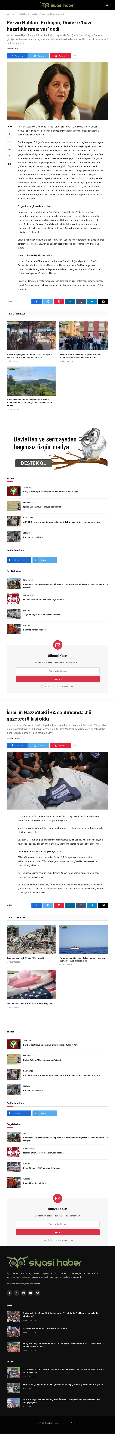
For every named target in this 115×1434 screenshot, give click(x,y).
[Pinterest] (9, 156)
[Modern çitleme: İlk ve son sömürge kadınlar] (14, 599)
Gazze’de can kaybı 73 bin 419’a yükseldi (25, 958)
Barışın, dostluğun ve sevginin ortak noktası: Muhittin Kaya (50, 491)
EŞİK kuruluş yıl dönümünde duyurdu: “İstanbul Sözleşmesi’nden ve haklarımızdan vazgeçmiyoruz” (61, 1401)
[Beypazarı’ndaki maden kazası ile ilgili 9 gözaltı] (13, 1331)
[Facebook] (9, 134)
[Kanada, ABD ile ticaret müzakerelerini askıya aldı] (31, 984)
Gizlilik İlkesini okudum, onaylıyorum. (59, 686)
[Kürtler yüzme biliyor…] (14, 536)
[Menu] (8, 5)
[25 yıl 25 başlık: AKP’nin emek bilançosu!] (14, 614)
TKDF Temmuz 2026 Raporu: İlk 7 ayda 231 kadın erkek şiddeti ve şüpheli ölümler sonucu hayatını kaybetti (64, 1370)
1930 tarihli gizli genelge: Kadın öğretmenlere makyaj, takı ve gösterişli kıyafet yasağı (63, 1384)
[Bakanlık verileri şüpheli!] (14, 629)
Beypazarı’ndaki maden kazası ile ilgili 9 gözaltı (45, 1328)
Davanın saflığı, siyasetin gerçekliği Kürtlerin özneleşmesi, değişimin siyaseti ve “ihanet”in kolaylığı (65, 585)
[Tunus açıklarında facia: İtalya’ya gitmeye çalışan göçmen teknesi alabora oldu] (83, 939)
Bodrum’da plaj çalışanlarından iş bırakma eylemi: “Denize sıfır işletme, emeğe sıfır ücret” (30, 355)
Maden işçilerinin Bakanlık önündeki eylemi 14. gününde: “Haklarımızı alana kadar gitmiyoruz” (61, 1314)
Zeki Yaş (26, 533)
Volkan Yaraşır (29, 595)
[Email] (9, 164)
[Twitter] (9, 142)
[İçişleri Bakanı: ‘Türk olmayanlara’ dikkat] (14, 506)
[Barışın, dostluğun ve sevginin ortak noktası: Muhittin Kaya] (14, 491)
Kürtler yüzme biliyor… (34, 537)
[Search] (106, 5)
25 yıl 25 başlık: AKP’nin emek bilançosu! (42, 614)
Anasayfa (10, 14)
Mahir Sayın (28, 518)
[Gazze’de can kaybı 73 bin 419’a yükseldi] (31, 939)
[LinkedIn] (9, 149)
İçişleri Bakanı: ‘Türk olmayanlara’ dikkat (42, 506)
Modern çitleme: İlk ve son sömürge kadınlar (43, 599)
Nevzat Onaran (29, 502)
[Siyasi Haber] (57, 5)
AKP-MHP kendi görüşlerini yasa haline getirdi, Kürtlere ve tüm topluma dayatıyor (61, 522)
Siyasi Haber (12, 49)
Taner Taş (27, 487)
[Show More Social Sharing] (75, 55)
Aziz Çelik (27, 610)
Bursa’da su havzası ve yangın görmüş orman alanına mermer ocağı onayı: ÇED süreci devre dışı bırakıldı (30, 402)
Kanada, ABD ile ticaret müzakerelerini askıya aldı (30, 1003)
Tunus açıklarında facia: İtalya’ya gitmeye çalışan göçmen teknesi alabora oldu (82, 959)
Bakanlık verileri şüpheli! (34, 629)
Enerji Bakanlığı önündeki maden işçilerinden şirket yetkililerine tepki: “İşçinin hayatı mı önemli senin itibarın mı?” (63, 1345)
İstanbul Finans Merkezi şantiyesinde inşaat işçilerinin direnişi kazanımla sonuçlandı (80, 355)
